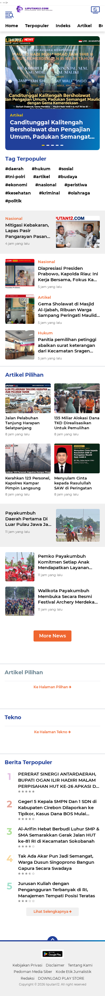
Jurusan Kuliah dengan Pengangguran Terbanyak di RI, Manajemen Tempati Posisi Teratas (56, 889)
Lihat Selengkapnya (51, 911)
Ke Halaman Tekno (51, 732)
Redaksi (27, 978)
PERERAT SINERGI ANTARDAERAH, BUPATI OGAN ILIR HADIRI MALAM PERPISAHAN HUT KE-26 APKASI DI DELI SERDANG (57, 780)
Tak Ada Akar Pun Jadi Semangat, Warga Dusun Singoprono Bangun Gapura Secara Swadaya (56, 862)
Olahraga (80, 193)
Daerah (16, 168)
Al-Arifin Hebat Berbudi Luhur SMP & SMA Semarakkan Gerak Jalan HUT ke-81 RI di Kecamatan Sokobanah (58, 835)
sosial (67, 168)
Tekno (13, 717)
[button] (43, 145)
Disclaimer (55, 965)
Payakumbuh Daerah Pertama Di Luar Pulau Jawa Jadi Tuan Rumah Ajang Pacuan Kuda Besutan (28, 518)
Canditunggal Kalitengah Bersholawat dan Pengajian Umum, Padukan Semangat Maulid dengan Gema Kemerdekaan (50, 137)
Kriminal (51, 193)
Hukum (42, 168)
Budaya (69, 176)
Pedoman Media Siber (33, 971)
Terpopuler (37, 25)
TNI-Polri (16, 176)
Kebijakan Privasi (27, 965)
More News (52, 636)
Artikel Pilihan (24, 672)
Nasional (47, 184)
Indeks (63, 25)
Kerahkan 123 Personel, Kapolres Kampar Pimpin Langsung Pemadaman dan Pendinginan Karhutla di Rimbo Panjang (27, 483)
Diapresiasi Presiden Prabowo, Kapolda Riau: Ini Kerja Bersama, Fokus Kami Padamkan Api (68, 274)
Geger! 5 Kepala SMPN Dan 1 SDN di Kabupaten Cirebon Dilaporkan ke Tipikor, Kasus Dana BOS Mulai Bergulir (57, 808)
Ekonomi (17, 184)
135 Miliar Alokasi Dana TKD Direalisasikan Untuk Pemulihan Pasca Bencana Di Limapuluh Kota (76, 423)
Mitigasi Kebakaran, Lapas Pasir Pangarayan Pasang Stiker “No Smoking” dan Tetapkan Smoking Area (28, 230)
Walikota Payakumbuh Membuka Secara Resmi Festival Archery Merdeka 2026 (66, 596)
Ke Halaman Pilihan (51, 687)
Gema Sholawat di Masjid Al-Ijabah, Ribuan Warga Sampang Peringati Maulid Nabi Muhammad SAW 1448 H (67, 309)
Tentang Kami (80, 965)
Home (11, 25)
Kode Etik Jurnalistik (73, 971)
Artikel (84, 25)
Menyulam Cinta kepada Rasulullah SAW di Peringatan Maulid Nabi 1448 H (73, 483)
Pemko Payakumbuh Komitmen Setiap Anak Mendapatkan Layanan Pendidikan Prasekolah (64, 562)
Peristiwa (77, 184)
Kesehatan (19, 193)
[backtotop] (52, 941)
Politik (15, 201)
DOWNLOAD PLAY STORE (61, 978)
